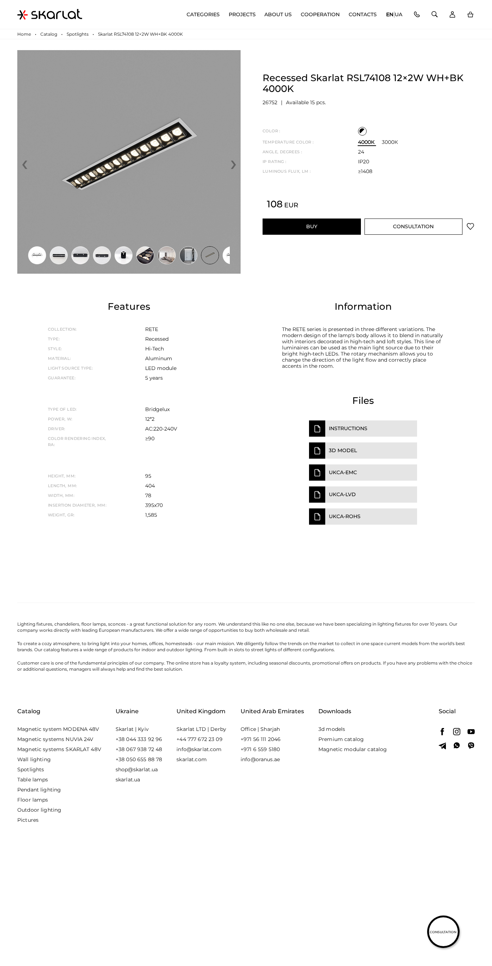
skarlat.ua (128, 779)
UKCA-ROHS (345, 516)
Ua (398, 15)
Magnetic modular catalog (352, 749)
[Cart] (470, 14)
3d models (331, 729)
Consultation (413, 226)
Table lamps (32, 779)
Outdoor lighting (39, 810)
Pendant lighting (39, 789)
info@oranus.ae (260, 759)
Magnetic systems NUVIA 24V (55, 739)
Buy (311, 226)
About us (278, 15)
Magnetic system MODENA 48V (58, 729)
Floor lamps (32, 800)
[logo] (49, 14)
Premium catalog (341, 739)
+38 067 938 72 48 (139, 749)
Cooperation (320, 15)
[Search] (434, 14)
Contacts (363, 15)
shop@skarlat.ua (137, 769)
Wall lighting (34, 759)
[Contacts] (416, 14)
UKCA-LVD (342, 494)
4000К (366, 142)
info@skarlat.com (199, 749)
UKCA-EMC (343, 472)
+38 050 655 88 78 (139, 759)
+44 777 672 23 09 (199, 739)
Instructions (348, 428)
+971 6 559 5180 (260, 749)
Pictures (28, 820)
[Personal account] (452, 14)
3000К (390, 142)
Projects (242, 15)
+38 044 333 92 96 (139, 739)
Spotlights (30, 769)
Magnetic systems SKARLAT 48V (59, 749)
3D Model (343, 450)
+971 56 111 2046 (261, 739)
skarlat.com (191, 759)
